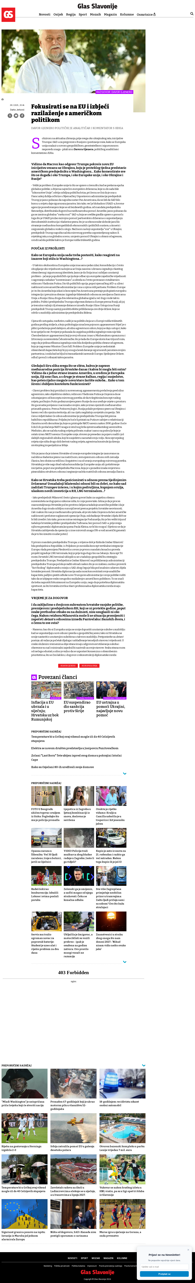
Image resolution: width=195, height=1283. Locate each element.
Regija (71, 14)
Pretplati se (164, 1274)
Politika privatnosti (62, 1266)
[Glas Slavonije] (8, 20)
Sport (83, 14)
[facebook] (22, 115)
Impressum (92, 1266)
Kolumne (127, 14)
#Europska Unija (89, 666)
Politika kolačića (78, 1266)
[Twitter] (10, 115)
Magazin (110, 14)
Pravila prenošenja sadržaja (110, 1266)
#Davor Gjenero (68, 666)
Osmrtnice (145, 14)
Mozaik (95, 14)
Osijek (58, 14)
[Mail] (16, 115)
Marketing (48, 1266)
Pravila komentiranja (133, 1266)
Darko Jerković (17, 110)
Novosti (44, 14)
